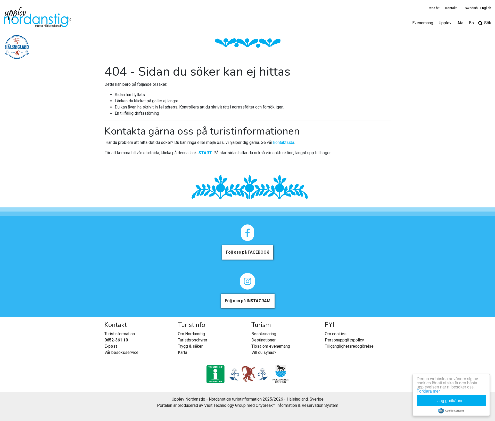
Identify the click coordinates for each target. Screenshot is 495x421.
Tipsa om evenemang (270, 346)
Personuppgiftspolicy (344, 340)
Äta (460, 22)
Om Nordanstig (191, 333)
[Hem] (37, 17)
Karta (182, 352)
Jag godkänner (451, 400)
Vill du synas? (263, 352)
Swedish (471, 8)
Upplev (445, 22)
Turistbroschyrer (192, 340)
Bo (471, 22)
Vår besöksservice (121, 352)
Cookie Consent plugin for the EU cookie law (451, 411)
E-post (110, 346)
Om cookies (335, 333)
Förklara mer (428, 391)
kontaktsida (283, 142)
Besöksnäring (263, 333)
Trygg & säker (190, 346)
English (485, 8)
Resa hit (434, 8)
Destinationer (263, 340)
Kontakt (451, 8)
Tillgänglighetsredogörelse (349, 346)
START (205, 152)
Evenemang (422, 22)
